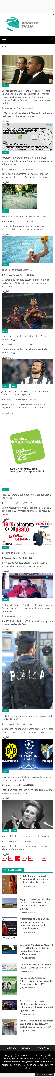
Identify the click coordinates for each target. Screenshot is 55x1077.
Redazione (11, 1048)
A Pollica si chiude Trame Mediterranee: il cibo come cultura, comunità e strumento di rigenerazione (36, 1006)
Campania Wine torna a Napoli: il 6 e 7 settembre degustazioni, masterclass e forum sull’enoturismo (36, 949)
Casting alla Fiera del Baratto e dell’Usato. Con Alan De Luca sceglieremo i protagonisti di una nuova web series (27, 608)
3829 (24, 858)
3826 (4, 858)
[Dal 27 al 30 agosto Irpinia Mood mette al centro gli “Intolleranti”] (9, 967)
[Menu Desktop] (4, 39)
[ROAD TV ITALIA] (22, 24)
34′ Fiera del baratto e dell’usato (18, 552)
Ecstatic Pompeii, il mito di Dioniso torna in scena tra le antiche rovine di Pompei (34, 879)
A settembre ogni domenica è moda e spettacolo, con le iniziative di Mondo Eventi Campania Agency (35, 923)
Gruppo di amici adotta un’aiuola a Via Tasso (24, 216)
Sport (4, 331)
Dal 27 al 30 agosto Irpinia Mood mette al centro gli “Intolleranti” (36, 966)
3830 (31, 858)
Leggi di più (7, 121)
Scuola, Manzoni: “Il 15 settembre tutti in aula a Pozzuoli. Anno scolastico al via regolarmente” (36, 1023)
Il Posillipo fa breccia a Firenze (17, 269)
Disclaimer (26, 1048)
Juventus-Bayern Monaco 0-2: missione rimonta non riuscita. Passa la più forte (25, 393)
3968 (44, 858)
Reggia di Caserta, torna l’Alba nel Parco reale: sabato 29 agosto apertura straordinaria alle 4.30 (35, 904)
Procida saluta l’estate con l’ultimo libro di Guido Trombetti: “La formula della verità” (36, 981)
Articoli (5, 85)
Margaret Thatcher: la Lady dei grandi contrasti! (25, 836)
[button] (52, 39)
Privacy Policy (42, 1048)
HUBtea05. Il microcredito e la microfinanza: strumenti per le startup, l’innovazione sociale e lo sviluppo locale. (27, 160)
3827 (11, 858)
